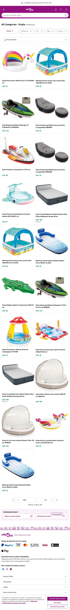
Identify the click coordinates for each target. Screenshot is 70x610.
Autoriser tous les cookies (57, 598)
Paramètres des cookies (57, 607)
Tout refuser (57, 602)
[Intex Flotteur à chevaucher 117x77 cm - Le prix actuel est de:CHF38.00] (18, 150)
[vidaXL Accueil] (29, 9)
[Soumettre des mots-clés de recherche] (65, 15)
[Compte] (55, 9)
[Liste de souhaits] (61, 9)
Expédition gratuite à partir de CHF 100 (37, 3)
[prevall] (13, 500)
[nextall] (56, 500)
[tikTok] (11, 569)
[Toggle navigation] (3, 9)
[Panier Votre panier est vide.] (66, 9)
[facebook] (3, 569)
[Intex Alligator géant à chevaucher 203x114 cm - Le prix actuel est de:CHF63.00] (18, 285)
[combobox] (35, 15)
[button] (35, 576)
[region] (34, 602)
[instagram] (7, 569)
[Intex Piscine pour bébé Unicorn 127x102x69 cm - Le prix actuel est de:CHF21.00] (18, 61)
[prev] (18, 500)
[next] (52, 500)
